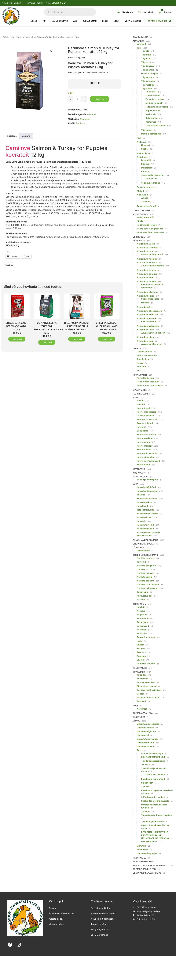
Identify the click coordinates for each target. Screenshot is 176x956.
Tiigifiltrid (146, 54)
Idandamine (151, 178)
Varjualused (143, 626)
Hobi (135, 705)
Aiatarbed (138, 41)
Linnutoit (145, 145)
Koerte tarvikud (144, 438)
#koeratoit (85, 119)
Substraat (142, 633)
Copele (137, 348)
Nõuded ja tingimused (102, 918)
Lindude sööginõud (146, 731)
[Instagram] (19, 945)
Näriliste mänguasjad (147, 588)
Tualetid (141, 494)
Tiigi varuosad (148, 81)
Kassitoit (141, 521)
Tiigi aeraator (148, 77)
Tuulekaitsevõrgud (146, 206)
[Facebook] (10, 945)
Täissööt (141, 599)
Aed (75, 21)
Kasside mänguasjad (147, 491)
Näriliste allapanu (145, 580)
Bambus (145, 171)
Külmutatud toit (149, 321)
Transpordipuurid (145, 509)
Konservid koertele (146, 434)
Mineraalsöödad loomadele (150, 232)
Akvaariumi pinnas (146, 337)
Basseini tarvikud (145, 187)
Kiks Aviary (139, 472)
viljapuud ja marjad (150, 183)
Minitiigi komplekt (154, 103)
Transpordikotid (145, 423)
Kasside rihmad (144, 517)
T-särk (140, 400)
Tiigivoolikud (147, 85)
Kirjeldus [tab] (12, 136)
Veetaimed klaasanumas (147, 873)
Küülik (140, 221)
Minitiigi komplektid (151, 133)
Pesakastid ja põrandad (153, 779)
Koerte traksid (144, 408)
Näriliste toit (143, 569)
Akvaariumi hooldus (147, 259)
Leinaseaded (143, 550)
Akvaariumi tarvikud (147, 274)
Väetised (141, 44)
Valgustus (142, 614)
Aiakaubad (142, 194)
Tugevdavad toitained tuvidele (156, 815)
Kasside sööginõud (146, 487)
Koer (13, 37)
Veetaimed (150, 122)
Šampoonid (142, 430)
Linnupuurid (143, 735)
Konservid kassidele (147, 498)
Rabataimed (151, 118)
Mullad (140, 191)
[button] (51, 50)
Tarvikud (145, 201)
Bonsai (140, 693)
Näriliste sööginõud (146, 565)
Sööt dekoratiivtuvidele (153, 797)
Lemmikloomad (60, 21)
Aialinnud (141, 142)
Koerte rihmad (144, 449)
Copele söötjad (144, 351)
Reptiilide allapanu (146, 663)
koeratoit (17, 154)
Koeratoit (21, 37)
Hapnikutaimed (141, 393)
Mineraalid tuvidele (155, 774)
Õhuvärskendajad (143, 543)
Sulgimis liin (147, 782)
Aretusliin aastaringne (152, 753)
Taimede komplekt (154, 99)
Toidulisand (142, 592)
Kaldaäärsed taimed (155, 125)
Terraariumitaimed (146, 637)
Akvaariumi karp (145, 341)
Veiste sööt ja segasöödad (150, 228)
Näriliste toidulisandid (148, 584)
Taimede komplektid (144, 869)
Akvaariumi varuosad (147, 247)
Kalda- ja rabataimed (145, 540)
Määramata (140, 390)
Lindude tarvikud (145, 742)
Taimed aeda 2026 (143, 713)
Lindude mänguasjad (147, 853)
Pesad (140, 363)
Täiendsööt (142, 849)
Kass (135, 484)
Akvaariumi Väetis (146, 243)
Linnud (136, 720)
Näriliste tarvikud (145, 558)
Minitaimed (142, 678)
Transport (142, 652)
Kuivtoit (141, 607)
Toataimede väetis (146, 682)
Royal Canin (140, 375)
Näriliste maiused (145, 573)
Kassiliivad (142, 506)
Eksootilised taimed (146, 686)
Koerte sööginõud (145, 457)
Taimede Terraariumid (148, 697)
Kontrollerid (142, 618)
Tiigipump (146, 58)
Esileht (6, 37)
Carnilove (80, 123)
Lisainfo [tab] (26, 136)
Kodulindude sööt (145, 217)
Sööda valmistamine (147, 355)
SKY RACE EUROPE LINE (153, 757)
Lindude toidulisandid (147, 739)
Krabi (139, 641)
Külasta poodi (56, 918)
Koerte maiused (144, 446)
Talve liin (145, 786)
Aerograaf (142, 709)
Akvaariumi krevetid (147, 262)
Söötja (144, 149)
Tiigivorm (146, 62)
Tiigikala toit (147, 69)
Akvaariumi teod (145, 251)
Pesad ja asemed (145, 415)
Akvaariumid (143, 307)
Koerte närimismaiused (148, 461)
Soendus (141, 656)
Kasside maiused (145, 528)
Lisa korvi (99, 99)
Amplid (144, 198)
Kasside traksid (144, 502)
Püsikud (145, 164)
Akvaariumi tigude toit (152, 254)
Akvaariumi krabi (145, 277)
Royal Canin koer (145, 378)
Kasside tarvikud (145, 525)
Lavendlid (146, 160)
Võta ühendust (133, 21)
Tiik (44, 21)
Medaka (145, 302)
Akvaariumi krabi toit (147, 314)
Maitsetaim (146, 167)
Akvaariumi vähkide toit (153, 332)
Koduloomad (90, 21)
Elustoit (141, 644)
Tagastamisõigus (99, 924)
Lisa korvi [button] (17, 339)
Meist (116, 21)
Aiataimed (142, 157)
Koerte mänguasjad (146, 412)
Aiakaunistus (143, 153)
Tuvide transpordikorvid (153, 761)
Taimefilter (150, 91)
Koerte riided (143, 464)
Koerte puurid (143, 442)
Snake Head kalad (150, 299)
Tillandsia (142, 675)
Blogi (105, 21)
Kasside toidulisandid (147, 513)
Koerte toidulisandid (147, 453)
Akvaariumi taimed (146, 281)
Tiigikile (145, 51)
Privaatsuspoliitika (100, 908)
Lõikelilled (139, 547)
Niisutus (141, 611)
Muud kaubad (140, 476)
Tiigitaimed (146, 88)
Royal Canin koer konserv (150, 385)
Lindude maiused (145, 746)
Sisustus (141, 648)
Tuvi (139, 370)
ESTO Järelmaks (99, 934)
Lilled (34, 21)
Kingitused (139, 717)
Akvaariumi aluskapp (147, 292)
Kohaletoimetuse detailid (103, 913)
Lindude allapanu (145, 727)
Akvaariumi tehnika (146, 270)
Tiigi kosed (146, 130)
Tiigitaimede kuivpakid (156, 106)
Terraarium (139, 604)
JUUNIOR (145, 764)
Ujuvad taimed (152, 95)
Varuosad (141, 629)
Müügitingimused (99, 929)
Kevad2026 (139, 469)
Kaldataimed (140, 668)
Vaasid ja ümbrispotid (147, 479)
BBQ (139, 138)
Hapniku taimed (153, 110)
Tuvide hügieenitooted (152, 821)
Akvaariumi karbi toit (151, 344)
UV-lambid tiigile (149, 73)
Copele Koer (143, 359)
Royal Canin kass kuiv (148, 381)
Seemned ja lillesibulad (152, 175)
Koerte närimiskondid (147, 419)
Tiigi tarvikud (140, 37)
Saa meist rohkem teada (61, 913)
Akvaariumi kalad (145, 296)
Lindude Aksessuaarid (148, 724)
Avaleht (53, 908)
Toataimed (139, 672)
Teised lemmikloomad (145, 555)
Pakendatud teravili (147, 225)
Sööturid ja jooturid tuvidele (155, 801)
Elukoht (141, 659)
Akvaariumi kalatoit (147, 318)
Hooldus (141, 404)
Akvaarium (139, 240)
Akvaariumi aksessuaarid (149, 311)
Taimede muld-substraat (149, 690)
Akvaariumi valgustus (148, 326)
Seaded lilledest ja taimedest (150, 865)
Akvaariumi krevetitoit (152, 265)
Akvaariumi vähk (145, 329)
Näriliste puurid (144, 577)
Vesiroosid (150, 114)
